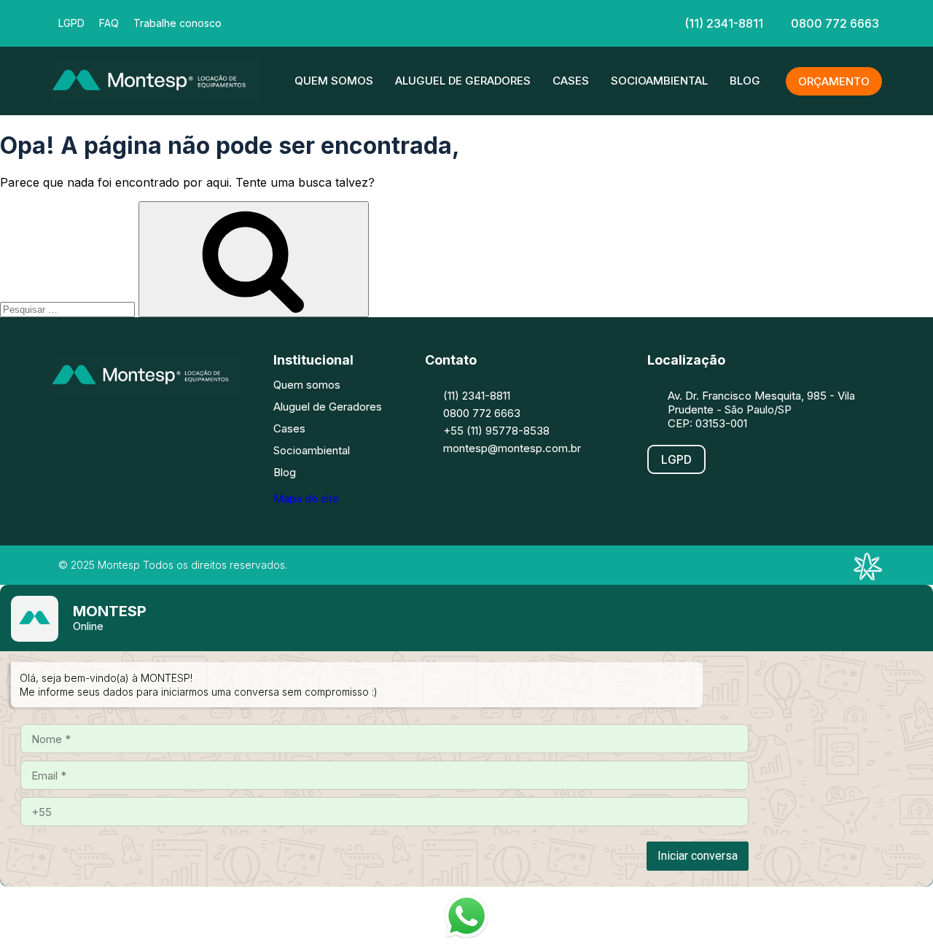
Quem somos (333, 81)
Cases (571, 81)
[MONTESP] (155, 97)
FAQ (109, 23)
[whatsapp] (552, 22)
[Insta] (421, 22)
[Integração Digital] (867, 576)
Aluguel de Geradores (463, 81)
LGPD (71, 23)
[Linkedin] (465, 22)
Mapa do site (306, 498)
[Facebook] (377, 22)
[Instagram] (113, 423)
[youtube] (509, 22)
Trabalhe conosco (177, 23)
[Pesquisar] (253, 259)
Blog (745, 81)
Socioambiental (659, 81)
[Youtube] (200, 423)
